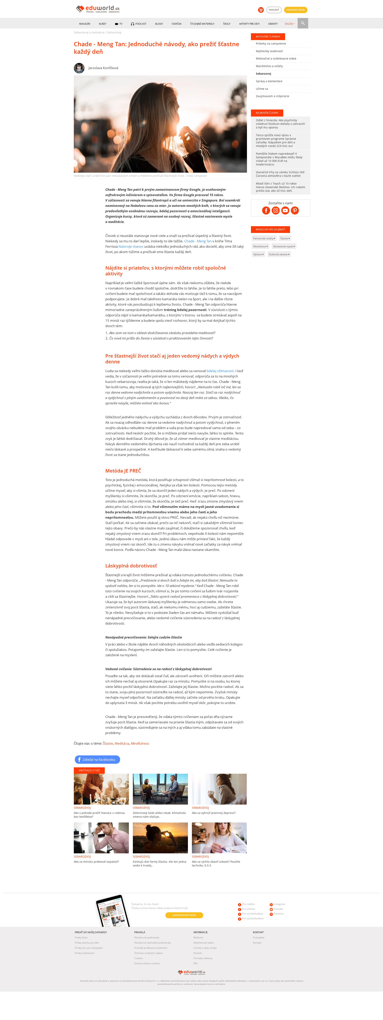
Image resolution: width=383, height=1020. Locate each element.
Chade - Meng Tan (198, 241)
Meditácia (122, 743)
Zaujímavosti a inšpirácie (272, 96)
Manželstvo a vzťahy (269, 66)
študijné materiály (202, 23)
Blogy (159, 23)
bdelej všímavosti (220, 371)
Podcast (140, 23)
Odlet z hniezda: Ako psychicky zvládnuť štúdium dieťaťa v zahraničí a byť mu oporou (280, 123)
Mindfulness (140, 743)
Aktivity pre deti (249, 23)
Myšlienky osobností (269, 51)
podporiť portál (296, 10)
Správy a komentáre (269, 81)
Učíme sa (262, 89)
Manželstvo (260, 246)
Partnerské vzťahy (263, 238)
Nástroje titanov (130, 246)
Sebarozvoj (114, 32)
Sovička (177, 23)
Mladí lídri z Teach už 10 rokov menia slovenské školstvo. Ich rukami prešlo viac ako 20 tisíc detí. (280, 187)
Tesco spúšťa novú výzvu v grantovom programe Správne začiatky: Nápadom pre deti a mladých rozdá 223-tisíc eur (276, 140)
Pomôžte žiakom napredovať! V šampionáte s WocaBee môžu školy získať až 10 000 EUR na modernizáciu (279, 159)
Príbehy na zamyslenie (271, 43)
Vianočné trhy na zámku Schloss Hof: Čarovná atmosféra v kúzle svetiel (280, 174)
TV (120, 23)
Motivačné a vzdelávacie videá (276, 58)
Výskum (258, 254)
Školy (226, 23)
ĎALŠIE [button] (289, 23)
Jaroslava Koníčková (103, 68)
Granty (273, 23)
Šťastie (108, 743)
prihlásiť (274, 10)
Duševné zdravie (278, 254)
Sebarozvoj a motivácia (89, 32)
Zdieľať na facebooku (99, 759)
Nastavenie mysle (283, 246)
